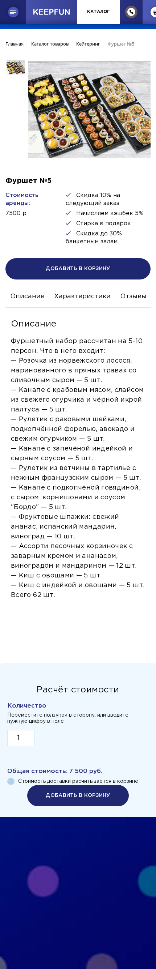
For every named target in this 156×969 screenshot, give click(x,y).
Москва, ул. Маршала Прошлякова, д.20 (78, 902)
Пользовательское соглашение (78, 872)
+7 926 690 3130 (78, 888)
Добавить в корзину (78, 268)
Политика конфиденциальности (78, 864)
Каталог (98, 12)
